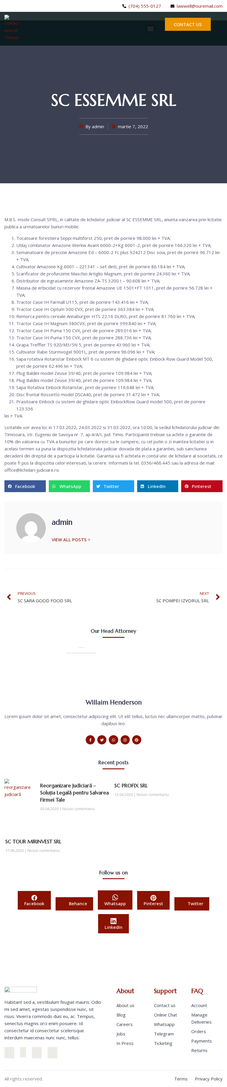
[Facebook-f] (90, 739)
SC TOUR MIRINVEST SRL (33, 841)
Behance (77, 903)
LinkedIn (113, 927)
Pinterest (153, 903)
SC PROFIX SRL (131, 785)
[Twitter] (6, 5)
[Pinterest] (136, 739)
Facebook (34, 903)
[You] (52, 1052)
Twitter (195, 903)
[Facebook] (23, 1052)
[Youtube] (32, 5)
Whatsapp (115, 903)
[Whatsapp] (113, 739)
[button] (150, 29)
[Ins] (9, 1052)
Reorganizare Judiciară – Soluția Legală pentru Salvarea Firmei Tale (74, 792)
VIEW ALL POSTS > (71, 539)
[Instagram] (16, 5)
